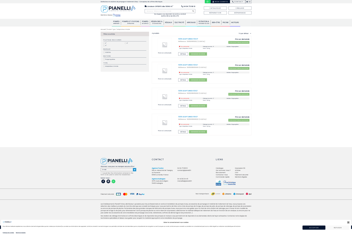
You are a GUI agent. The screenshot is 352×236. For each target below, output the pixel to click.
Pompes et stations (130, 22)
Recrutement (220, 172)
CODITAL (108, 52)
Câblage (240, 8)
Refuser (338, 227)
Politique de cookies (8, 232)
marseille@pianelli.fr (184, 181)
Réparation (215, 13)
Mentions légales (21, 232)
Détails (183, 54)
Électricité (179, 22)
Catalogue (215, 8)
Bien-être (216, 22)
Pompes (116, 22)
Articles (237, 170)
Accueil (103, 29)
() (249, 1)
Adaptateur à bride (111, 66)
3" (127, 43)
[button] (348, 222)
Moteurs (235, 22)
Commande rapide (222, 177)
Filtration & (203, 22)
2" (106, 43)
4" (106, 45)
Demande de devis (198, 54)
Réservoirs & (156, 22)
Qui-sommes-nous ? (223, 170)
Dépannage (240, 13)
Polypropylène (110, 59)
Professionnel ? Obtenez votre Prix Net (238, 42)
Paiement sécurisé (241, 175)
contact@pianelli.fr (184, 170)
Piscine (226, 22)
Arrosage (191, 22)
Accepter (314, 227)
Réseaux (168, 22)
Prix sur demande (242, 39)
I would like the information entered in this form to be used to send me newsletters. (117, 174)
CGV (236, 172)
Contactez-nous (222, 175)
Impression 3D (240, 168)
